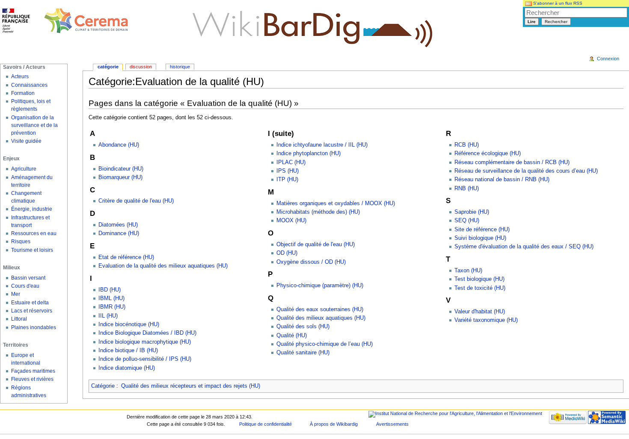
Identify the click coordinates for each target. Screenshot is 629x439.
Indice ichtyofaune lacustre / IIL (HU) (322, 145)
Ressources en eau (33, 233)
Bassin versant (28, 278)
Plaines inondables (33, 327)
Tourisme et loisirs (32, 250)
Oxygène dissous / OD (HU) (311, 262)
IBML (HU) (111, 298)
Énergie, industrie (31, 209)
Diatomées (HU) (118, 225)
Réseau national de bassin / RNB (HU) (501, 180)
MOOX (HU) (291, 221)
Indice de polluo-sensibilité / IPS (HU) (144, 359)
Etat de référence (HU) (126, 257)
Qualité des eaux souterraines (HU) (319, 309)
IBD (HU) (109, 290)
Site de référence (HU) (482, 230)
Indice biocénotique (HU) (128, 324)
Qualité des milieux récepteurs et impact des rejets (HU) (190, 386)
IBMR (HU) (111, 307)
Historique (180, 66)
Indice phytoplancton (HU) (308, 153)
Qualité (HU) (291, 336)
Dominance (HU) (118, 233)
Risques (20, 242)
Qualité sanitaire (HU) (302, 353)
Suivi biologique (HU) (480, 238)
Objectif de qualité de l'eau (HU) (315, 244)
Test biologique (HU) (479, 279)
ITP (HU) (287, 180)
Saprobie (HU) (471, 212)
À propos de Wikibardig (334, 424)
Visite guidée (26, 141)
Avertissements (392, 424)
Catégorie (103, 386)
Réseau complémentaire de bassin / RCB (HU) (512, 162)
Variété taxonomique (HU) (486, 320)
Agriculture (23, 169)
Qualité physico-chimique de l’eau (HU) (324, 344)
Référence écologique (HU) (487, 153)
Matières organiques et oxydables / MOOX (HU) (335, 203)
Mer (15, 294)
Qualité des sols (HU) (302, 327)
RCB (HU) (466, 145)
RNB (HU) (466, 189)
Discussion (141, 66)
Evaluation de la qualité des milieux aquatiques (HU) (163, 266)
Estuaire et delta (30, 303)
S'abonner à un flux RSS (557, 3)
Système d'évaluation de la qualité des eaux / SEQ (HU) (523, 247)
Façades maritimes (33, 371)
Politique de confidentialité (265, 424)
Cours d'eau (25, 286)
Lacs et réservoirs (31, 311)
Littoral (19, 319)
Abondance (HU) (118, 145)
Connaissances (29, 85)
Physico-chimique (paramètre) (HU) (319, 286)
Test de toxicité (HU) (479, 288)
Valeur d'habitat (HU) (479, 312)
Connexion (608, 58)
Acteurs (20, 77)
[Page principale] (65, 21)
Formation (23, 93)
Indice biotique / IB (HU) (128, 351)
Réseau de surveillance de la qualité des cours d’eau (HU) (526, 171)
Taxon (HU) (468, 271)
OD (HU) (286, 253)
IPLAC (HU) (291, 162)
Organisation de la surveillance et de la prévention (34, 125)
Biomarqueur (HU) (120, 177)
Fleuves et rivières (32, 379)
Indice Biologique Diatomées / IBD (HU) (147, 333)
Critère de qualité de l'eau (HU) (136, 201)
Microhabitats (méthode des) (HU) (318, 212)
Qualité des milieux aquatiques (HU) (320, 318)
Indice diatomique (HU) (126, 368)
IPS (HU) (287, 171)
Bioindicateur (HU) (120, 169)
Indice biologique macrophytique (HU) (144, 342)
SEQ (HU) (466, 221)
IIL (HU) (108, 316)
